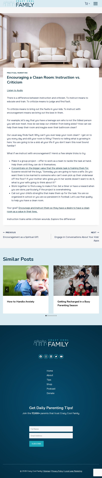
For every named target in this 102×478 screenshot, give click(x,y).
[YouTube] (61, 356)
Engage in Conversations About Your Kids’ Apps (76, 236)
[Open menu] (95, 3)
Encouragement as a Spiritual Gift (20, 235)
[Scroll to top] (95, 468)
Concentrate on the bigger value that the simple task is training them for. (50, 168)
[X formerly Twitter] (56, 356)
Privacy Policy (57, 471)
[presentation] (26, 280)
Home (50, 370)
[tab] (46, 315)
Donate (50, 393)
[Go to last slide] (7, 289)
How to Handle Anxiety (20, 301)
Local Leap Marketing (73, 471)
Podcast (51, 388)
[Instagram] (46, 356)
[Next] (95, 289)
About (50, 375)
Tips (49, 379)
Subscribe (36, 444)
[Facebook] (40, 356)
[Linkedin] (51, 356)
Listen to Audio (15, 90)
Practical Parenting (17, 73)
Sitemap (46, 471)
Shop (49, 384)
